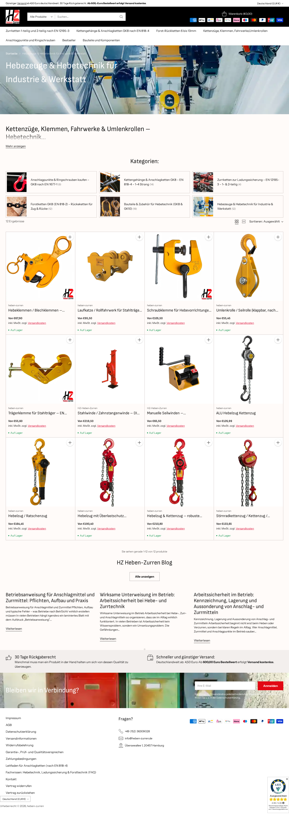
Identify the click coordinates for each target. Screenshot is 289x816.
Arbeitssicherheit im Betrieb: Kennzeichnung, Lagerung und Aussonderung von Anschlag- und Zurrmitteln (229, 604)
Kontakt (11, 779)
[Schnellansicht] (70, 245)
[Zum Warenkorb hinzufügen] (70, 237)
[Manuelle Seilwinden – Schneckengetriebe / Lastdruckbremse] (179, 369)
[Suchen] (121, 17)
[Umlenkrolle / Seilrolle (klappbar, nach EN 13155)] (248, 266)
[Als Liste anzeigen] (243, 221)
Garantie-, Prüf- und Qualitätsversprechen (35, 752)
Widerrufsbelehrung (19, 745)
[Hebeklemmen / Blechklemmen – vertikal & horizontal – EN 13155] (40, 266)
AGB (9, 725)
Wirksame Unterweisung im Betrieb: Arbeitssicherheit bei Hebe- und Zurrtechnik (137, 601)
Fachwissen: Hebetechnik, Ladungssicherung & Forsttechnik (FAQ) (51, 772)
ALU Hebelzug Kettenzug (236, 413)
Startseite (11, 53)
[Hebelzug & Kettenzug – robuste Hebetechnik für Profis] (179, 472)
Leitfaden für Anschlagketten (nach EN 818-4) (37, 765)
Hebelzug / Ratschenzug (27, 516)
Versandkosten (37, 322)
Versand (21, 3)
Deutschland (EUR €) (269, 3)
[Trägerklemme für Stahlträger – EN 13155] (40, 369)
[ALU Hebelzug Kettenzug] (248, 369)
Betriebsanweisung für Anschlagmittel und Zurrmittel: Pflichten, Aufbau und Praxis (50, 598)
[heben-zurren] (12, 17)
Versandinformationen (21, 738)
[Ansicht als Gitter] (236, 221)
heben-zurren (35, 806)
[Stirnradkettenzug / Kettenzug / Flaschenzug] (248, 472)
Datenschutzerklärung (21, 731)
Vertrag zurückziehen (20, 793)
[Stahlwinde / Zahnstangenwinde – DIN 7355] (109, 369)
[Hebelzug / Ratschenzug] (40, 472)
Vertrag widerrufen (19, 786)
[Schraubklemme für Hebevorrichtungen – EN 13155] (179, 266)
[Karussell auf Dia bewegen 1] (144, 649)
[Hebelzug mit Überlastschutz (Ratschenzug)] (109, 472)
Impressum (13, 718)
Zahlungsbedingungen (21, 759)
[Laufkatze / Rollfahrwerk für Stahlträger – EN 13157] (109, 266)
